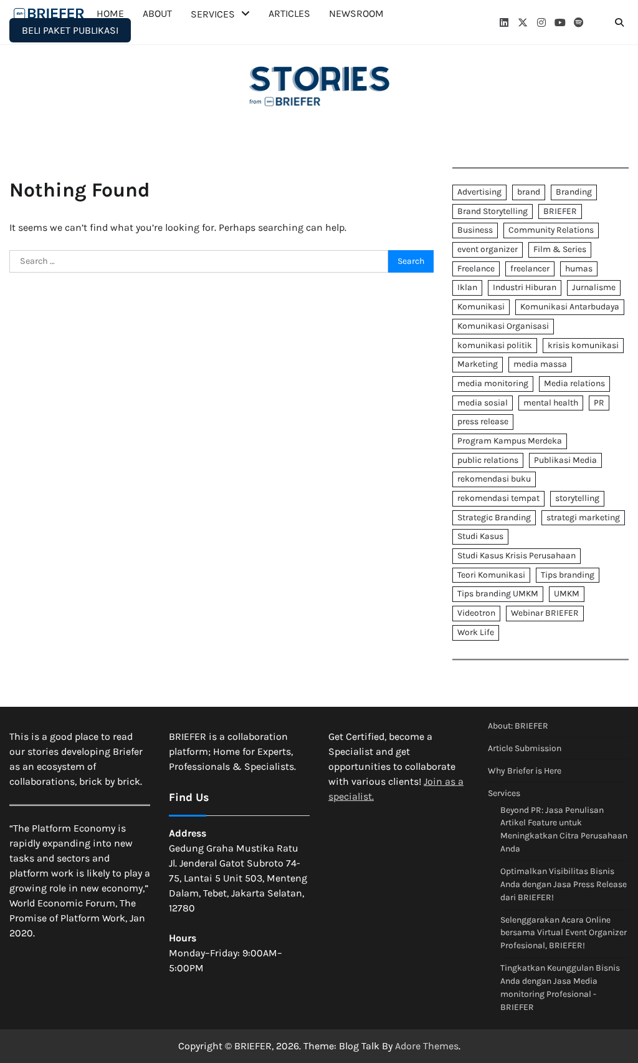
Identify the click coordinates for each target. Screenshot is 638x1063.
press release (482, 421)
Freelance (476, 268)
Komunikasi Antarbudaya (569, 306)
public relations (487, 460)
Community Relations (551, 230)
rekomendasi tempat (498, 498)
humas (579, 268)
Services (504, 793)
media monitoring (492, 383)
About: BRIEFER (518, 726)
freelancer (530, 268)
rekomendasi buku (494, 478)
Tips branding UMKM (497, 593)
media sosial (482, 402)
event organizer (487, 249)
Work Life (475, 632)
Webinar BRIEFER (545, 613)
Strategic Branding (494, 517)
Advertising (479, 192)
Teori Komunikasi (491, 575)
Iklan (467, 287)
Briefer (49, 13)
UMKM (566, 593)
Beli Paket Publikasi (70, 30)
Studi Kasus (480, 536)
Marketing (477, 364)
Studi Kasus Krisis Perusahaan (516, 555)
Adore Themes (427, 1046)
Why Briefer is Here (524, 770)
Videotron (476, 613)
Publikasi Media (565, 460)
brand (528, 192)
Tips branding (567, 575)
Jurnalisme (594, 287)
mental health (550, 402)
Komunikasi (481, 306)
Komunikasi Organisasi (503, 326)
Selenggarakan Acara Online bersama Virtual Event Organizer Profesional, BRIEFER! (563, 933)
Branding (574, 192)
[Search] (619, 22)
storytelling (577, 498)
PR (599, 402)
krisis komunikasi (583, 345)
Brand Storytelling (492, 211)
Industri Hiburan (524, 287)
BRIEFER (560, 211)
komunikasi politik (494, 345)
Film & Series (559, 249)
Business (475, 230)
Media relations (574, 383)
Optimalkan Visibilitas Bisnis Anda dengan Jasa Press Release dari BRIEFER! (563, 884)
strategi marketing (583, 517)
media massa (540, 364)
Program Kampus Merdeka (509, 440)
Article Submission (524, 748)
